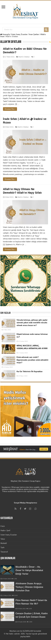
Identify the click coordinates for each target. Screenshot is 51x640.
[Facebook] (20, 509)
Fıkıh (3, 526)
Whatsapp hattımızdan (20, 487)
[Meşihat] (25, 11)
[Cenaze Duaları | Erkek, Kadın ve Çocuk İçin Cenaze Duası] (7, 616)
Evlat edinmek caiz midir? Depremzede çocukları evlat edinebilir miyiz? (32, 360)
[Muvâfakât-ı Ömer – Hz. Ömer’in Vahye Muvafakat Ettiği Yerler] (7, 570)
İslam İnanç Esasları (19, 34)
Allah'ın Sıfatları (24, 57)
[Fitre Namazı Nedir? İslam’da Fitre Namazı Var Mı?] (7, 603)
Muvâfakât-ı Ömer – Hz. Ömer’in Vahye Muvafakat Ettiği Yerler (29, 570)
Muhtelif (4, 543)
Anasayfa (6, 34)
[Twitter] (25, 509)
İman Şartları (34, 34)
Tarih (2, 547)
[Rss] (15, 509)
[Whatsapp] (35, 509)
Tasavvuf (4, 552)
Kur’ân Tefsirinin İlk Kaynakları (30, 371)
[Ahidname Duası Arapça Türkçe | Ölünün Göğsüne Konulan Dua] (7, 586)
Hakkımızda (21, 491)
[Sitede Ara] (46, 29)
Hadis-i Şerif (5, 530)
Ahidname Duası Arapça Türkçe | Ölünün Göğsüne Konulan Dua (29, 587)
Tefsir (3, 539)
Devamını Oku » (10, 109)
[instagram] (30, 509)
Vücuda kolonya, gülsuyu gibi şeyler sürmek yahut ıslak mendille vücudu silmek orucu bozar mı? (32, 322)
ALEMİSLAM (28, 631)
